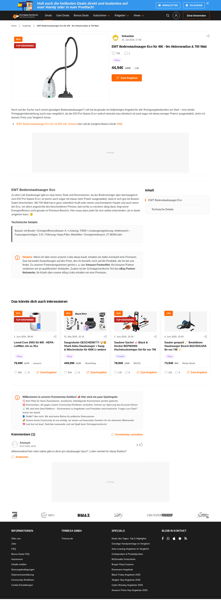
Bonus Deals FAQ (20, 554)
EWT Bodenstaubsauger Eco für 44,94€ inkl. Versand (47, 124)
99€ (119, 124)
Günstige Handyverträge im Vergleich (131, 543)
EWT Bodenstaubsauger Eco (165, 200)
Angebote (26, 26)
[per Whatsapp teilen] (168, 538)
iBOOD (137, 363)
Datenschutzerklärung (22, 574)
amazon (37, 363)
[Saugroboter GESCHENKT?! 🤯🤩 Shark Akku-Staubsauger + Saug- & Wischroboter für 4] (85, 321)
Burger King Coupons (123, 564)
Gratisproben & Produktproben (127, 554)
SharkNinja (90, 363)
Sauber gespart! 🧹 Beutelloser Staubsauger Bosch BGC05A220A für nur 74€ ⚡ (185, 346)
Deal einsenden (196, 15)
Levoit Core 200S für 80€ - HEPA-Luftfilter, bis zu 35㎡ (34, 344)
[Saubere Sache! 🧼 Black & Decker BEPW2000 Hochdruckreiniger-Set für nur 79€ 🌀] (135, 321)
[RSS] (185, 538)
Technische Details (162, 209)
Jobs (13, 543)
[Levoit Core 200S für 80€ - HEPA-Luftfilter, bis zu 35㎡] (35, 321)
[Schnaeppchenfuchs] (25, 15)
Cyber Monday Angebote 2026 (127, 585)
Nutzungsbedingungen (22, 569)
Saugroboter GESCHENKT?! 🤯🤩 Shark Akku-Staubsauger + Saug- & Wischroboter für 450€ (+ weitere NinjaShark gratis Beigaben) (85, 348)
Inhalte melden (19, 564)
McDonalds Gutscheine (123, 559)
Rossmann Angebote (122, 569)
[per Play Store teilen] (180, 538)
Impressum (17, 559)
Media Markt (188, 363)
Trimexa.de (67, 538)
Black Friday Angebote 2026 (126, 574)
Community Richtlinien (22, 580)
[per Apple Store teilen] (174, 538)
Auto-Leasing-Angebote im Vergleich (130, 549)
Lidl (137, 68)
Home (14, 26)
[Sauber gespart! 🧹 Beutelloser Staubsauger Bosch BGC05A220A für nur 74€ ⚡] (185, 321)
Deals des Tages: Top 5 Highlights (129, 538)
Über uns (16, 538)
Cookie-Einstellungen (22, 585)
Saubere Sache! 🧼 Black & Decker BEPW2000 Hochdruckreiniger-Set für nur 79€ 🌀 (135, 348)
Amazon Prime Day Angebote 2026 (130, 590)
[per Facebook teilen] (163, 538)
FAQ (13, 549)
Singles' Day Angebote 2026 (126, 580)
